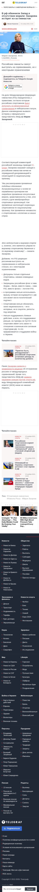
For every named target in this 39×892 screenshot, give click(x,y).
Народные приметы (26, 740)
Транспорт (7, 608)
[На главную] (19, 2)
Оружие (6, 714)
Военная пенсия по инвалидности (10, 800)
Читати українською (9, 29)
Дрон (5, 646)
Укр (35, 2)
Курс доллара (8, 619)
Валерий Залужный (7, 753)
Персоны (6, 729)
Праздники (25, 729)
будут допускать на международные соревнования (16, 106)
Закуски (25, 806)
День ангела (27, 752)
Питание (25, 638)
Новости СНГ (8, 673)
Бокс (24, 605)
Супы (24, 795)
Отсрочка (26, 708)
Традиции (26, 745)
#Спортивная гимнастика (18, 496)
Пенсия (5, 783)
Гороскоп (26, 662)
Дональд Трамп (9, 739)
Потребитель (27, 666)
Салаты (25, 803)
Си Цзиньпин (8, 743)
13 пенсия (7, 787)
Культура (26, 677)
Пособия (25, 574)
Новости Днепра (10, 555)
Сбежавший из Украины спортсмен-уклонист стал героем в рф (25, 466)
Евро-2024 (26, 617)
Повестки (26, 700)
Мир (3, 657)
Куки (18, 889)
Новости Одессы (10, 559)
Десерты (25, 799)
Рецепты (24, 783)
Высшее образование (27, 569)
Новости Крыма (9, 584)
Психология (27, 646)
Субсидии (26, 557)
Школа (25, 564)
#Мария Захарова (29, 499)
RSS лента (7, 874)
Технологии (8, 635)
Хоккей (25, 613)
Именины (26, 756)
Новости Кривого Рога (10, 573)
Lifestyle (24, 657)
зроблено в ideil (7, 885)
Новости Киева (9, 545)
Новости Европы (10, 662)
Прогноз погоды (28, 578)
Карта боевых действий (9, 701)
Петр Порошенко (10, 762)
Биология (7, 642)
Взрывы (6, 706)
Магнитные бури (29, 684)
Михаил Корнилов (12, 23)
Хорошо (30, 889)
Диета (24, 642)
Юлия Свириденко (10, 775)
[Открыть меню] (3, 2)
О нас (5, 836)
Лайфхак (26, 681)
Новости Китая (9, 677)
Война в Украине (9, 696)
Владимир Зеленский (7, 734)
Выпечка (25, 787)
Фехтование (27, 621)
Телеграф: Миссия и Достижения (16, 870)
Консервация (27, 791)
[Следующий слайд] (37, 7)
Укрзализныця (9, 623)
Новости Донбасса (7, 579)
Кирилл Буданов (9, 758)
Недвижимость (9, 611)
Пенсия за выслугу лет (8, 812)
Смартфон (7, 650)
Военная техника (10, 721)
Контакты (6, 859)
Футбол (25, 602)
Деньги (6, 604)
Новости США (9, 666)
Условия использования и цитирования (18, 847)
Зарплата (26, 545)
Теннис (25, 609)
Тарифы (6, 615)
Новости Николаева (7, 589)
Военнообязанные (29, 712)
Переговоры (8, 710)
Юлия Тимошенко (10, 766)
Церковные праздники (27, 734)
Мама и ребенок (28, 635)
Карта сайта (7, 866)
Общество (25, 541)
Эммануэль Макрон (8, 748)
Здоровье (25, 630)
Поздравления (28, 688)
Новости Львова (10, 563)
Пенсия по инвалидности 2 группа (9, 793)
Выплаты (26, 553)
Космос (6, 638)
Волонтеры (7, 717)
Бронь (24, 704)
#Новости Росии (14, 499)
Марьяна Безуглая (7, 771)
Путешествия (27, 673)
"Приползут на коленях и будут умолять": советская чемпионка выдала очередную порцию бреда (24, 484)
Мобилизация (27, 696)
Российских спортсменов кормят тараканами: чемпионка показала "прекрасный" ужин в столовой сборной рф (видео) (25, 447)
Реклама (6, 851)
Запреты (25, 749)
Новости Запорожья (7, 567)
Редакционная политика (12, 844)
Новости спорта (18, 347)
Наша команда (9, 862)
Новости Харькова (7, 550)
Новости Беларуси (7, 682)
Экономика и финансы (7, 598)
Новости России (9, 669)
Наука (4, 630)
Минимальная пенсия (9, 806)
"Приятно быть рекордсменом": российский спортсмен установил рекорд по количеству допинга (25, 355)
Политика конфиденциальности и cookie (19, 840)
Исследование (28, 650)
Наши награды (9, 855)
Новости (5, 541)
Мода (24, 669)
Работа (25, 549)
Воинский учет (28, 715)
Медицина (26, 561)
